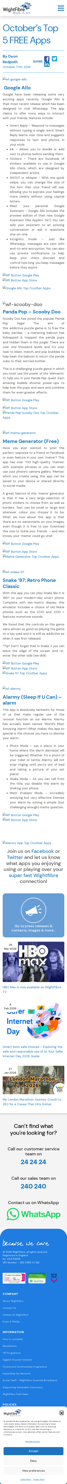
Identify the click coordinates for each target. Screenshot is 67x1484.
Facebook (42, 851)
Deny (33, 1461)
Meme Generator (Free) (31, 441)
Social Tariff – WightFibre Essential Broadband (30, 1380)
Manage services (32, 1441)
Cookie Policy (25, 1479)
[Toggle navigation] (61, 8)
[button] (61, 1413)
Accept (33, 1451)
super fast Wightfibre (33, 875)
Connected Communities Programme (25, 1366)
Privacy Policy (39, 1479)
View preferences (33, 1471)
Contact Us (9, 1308)
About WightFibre (13, 1301)
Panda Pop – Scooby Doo (32, 311)
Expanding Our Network (16, 1373)
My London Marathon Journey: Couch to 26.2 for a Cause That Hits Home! (32, 1102)
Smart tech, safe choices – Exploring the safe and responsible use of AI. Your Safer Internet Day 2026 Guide (33, 1051)
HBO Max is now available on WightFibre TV (32, 989)
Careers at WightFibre (15, 1314)
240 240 (33, 1186)
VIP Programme (12, 1353)
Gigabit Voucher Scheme (17, 1359)
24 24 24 (33, 1162)
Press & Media (11, 1321)
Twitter (15, 857)
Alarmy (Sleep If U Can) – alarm (32, 700)
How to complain (13, 1339)
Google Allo (17, 87)
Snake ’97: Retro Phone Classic (29, 583)
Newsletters (10, 1346)
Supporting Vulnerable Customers (23, 1387)
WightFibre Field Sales (15, 1394)
